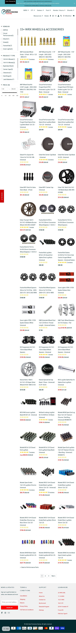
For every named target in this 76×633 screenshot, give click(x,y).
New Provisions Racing (35, 624)
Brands (70, 10)
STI (33, 10)
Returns (22, 603)
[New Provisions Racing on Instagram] (5, 613)
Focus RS (60, 610)
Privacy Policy (24, 606)
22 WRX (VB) (61, 592)
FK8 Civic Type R (62, 613)
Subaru (40, 10)
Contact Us (42, 599)
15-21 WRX (61, 599)
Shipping (22, 599)
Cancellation (23, 596)
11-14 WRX (61, 596)
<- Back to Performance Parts (29, 567)
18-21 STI (60, 603)
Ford (48, 10)
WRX (26, 10)
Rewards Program (44, 606)
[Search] (61, 16)
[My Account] (58, 16)
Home (40, 592)
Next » (54, 576)
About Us (41, 596)
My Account (42, 603)
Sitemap (41, 610)
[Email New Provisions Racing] (9, 613)
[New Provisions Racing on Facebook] (2, 613)
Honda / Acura (59, 10)
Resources (38, 16)
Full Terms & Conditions (26, 609)
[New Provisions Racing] (9, 12)
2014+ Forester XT (63, 606)
